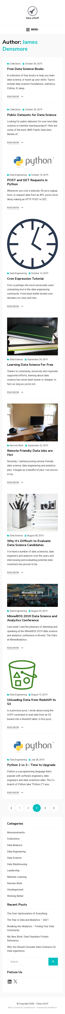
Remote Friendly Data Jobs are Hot (30, 453)
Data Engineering (18, 175)
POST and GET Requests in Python (27, 182)
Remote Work (16, 445)
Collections (15, 63)
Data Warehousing (17, 864)
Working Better (15, 896)
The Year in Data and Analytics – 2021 (28, 919)
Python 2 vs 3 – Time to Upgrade (31, 765)
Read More (13, 96)
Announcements (16, 832)
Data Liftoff (42, 1003)
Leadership (13, 870)
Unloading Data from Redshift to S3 (31, 702)
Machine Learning (17, 876)
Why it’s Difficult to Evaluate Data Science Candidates (29, 543)
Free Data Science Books (25, 69)
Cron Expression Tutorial (25, 279)
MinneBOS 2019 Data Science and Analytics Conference (32, 618)
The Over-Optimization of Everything (27, 913)
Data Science (16, 359)
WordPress (52, 1007)
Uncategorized (15, 889)
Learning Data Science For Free (30, 365)
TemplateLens (29, 1007)
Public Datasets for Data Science (31, 115)
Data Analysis (14, 845)
